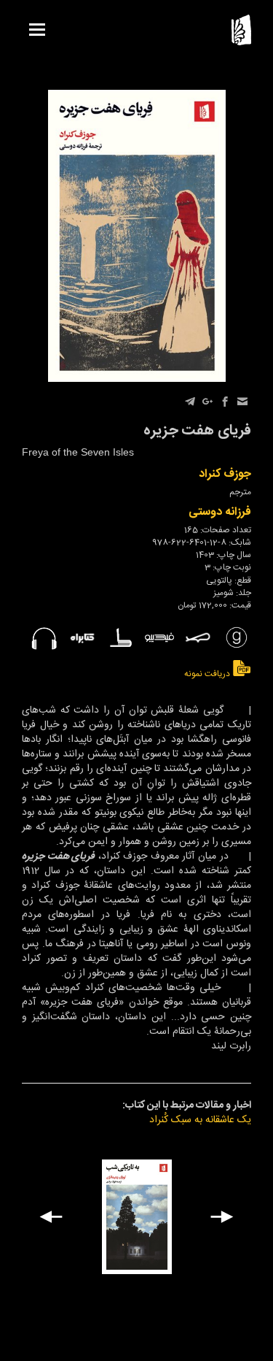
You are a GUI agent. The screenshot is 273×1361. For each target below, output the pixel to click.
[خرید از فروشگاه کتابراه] (82, 638)
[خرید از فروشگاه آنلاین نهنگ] (198, 637)
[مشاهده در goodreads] (236, 637)
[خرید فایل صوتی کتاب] (43, 637)
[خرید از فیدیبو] (159, 638)
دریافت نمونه (208, 673)
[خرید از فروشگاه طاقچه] (120, 637)
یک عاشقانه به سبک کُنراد (200, 1120)
